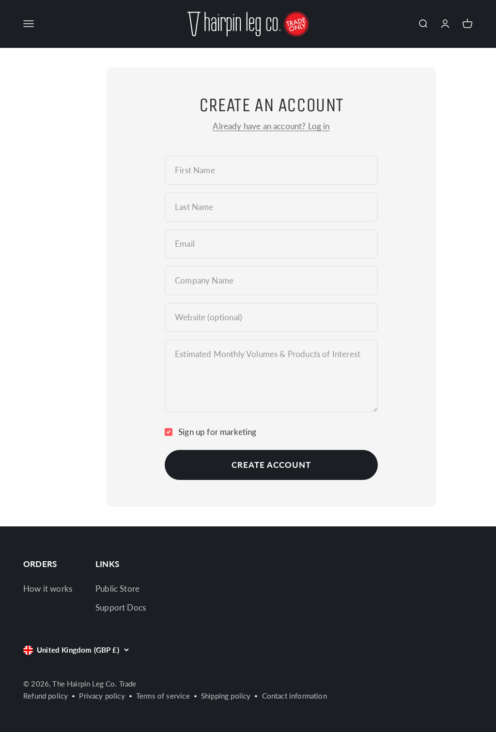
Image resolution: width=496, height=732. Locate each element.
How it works (47, 588)
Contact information (294, 695)
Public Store (117, 588)
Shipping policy (226, 695)
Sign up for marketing (217, 432)
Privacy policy (101, 695)
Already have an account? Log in (271, 126)
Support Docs (120, 607)
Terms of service (163, 695)
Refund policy (45, 695)
